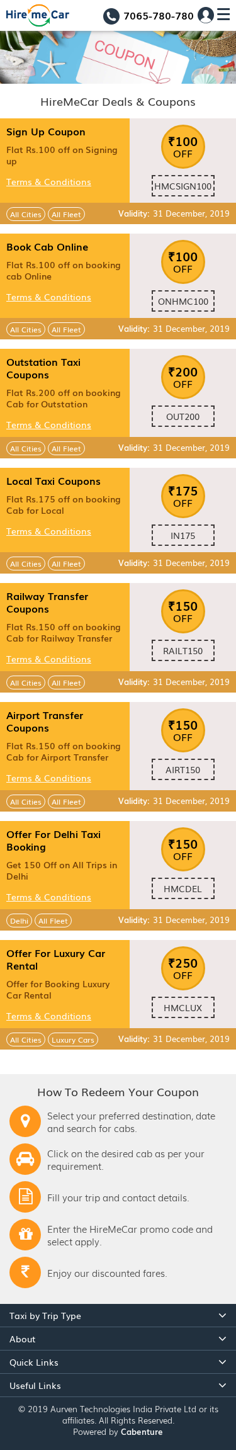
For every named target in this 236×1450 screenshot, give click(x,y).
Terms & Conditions (48, 181)
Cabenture (142, 1431)
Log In (206, 15)
